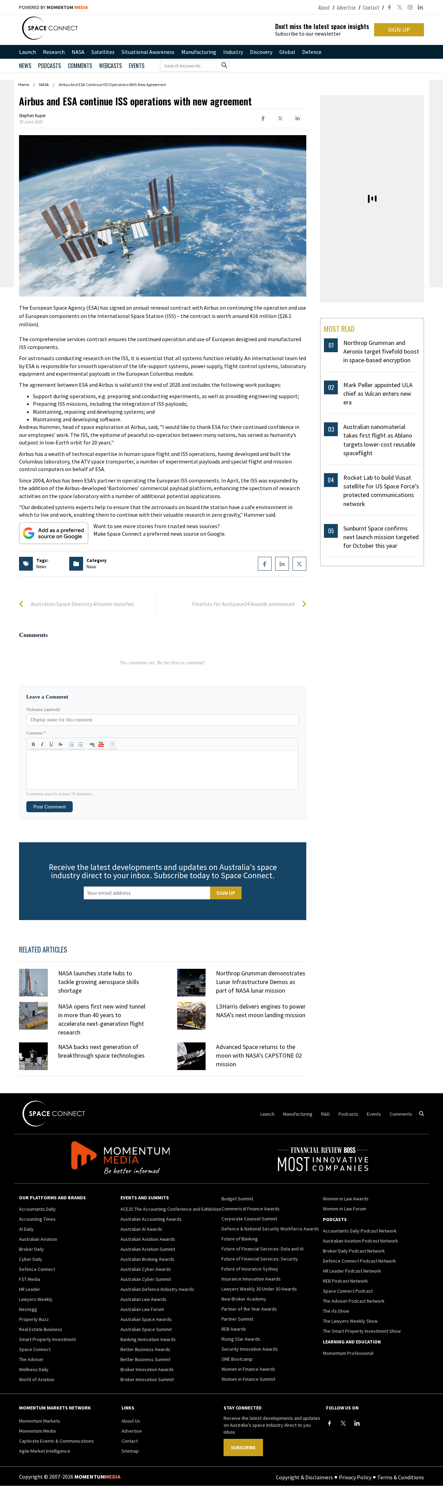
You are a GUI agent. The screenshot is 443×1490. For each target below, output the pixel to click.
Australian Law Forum (142, 1309)
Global (287, 51)
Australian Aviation (38, 1239)
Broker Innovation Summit (147, 1379)
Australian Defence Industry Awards (157, 1289)
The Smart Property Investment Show (362, 1331)
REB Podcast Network (345, 1281)
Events (136, 66)
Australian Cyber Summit (145, 1279)
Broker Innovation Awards (147, 1369)
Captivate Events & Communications (56, 1441)
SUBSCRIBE (243, 1447)
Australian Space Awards (146, 1319)
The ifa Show (336, 1311)
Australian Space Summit (146, 1329)
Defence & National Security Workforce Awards (270, 1229)
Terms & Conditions (400, 1477)
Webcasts (110, 66)
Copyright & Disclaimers (304, 1477)
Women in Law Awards (346, 1199)
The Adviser (31, 1359)
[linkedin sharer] (297, 118)
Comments (80, 66)
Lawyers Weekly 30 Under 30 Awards (259, 1289)
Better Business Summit (145, 1359)
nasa (91, 567)
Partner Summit (237, 1319)
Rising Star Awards (241, 1339)
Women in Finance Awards (248, 1369)
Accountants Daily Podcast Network (360, 1231)
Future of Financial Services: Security (260, 1259)
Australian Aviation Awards (147, 1239)
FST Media (29, 1279)
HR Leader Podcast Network (352, 1271)
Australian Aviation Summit (147, 1249)
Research (54, 51)
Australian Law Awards (143, 1299)
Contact (371, 7)
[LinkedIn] (357, 1423)
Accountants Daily (37, 1209)
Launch (27, 51)
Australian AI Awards (141, 1229)
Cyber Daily (30, 1259)
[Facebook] (329, 1423)
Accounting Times (37, 1219)
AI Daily (26, 1229)
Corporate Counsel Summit (249, 1219)
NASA (78, 51)
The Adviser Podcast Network (354, 1301)
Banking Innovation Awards (148, 1339)
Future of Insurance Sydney (250, 1269)
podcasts (49, 66)
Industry (233, 51)
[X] (343, 1423)
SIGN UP (399, 30)
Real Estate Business (40, 1329)
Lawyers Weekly (36, 1299)
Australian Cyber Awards (145, 1269)
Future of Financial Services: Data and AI (263, 1249)
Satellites (103, 51)
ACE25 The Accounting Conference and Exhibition (170, 1209)
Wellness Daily (33, 1369)
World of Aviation (36, 1379)
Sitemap (130, 1451)
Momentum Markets (39, 1421)
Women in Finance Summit (248, 1379)
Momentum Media (37, 1431)
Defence (312, 51)
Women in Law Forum (344, 1209)
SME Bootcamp (237, 1359)
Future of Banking (240, 1239)
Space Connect (35, 1349)
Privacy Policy (355, 1477)
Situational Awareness (147, 51)
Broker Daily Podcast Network (354, 1251)
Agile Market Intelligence (44, 1451)
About (324, 7)
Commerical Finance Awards (251, 1209)
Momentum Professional (348, 1353)
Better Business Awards (145, 1349)
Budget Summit (237, 1199)
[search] (224, 65)
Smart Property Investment (47, 1339)
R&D (325, 1114)
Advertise (346, 7)
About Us (130, 1421)
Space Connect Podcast (348, 1291)
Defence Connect (37, 1269)
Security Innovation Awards (250, 1349)
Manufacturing (198, 51)
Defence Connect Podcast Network (359, 1261)
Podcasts (348, 1114)
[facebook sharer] (263, 118)
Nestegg (28, 1309)
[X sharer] (280, 118)
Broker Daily (31, 1249)
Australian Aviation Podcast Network (360, 1241)
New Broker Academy (244, 1299)
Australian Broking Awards (147, 1259)
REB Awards (234, 1329)
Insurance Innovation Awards (251, 1279)
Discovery (261, 51)
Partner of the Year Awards (249, 1309)
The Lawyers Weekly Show (350, 1321)
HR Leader (29, 1289)
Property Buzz (34, 1319)
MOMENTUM (67, 7)
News (25, 66)
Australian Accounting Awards (151, 1219)
